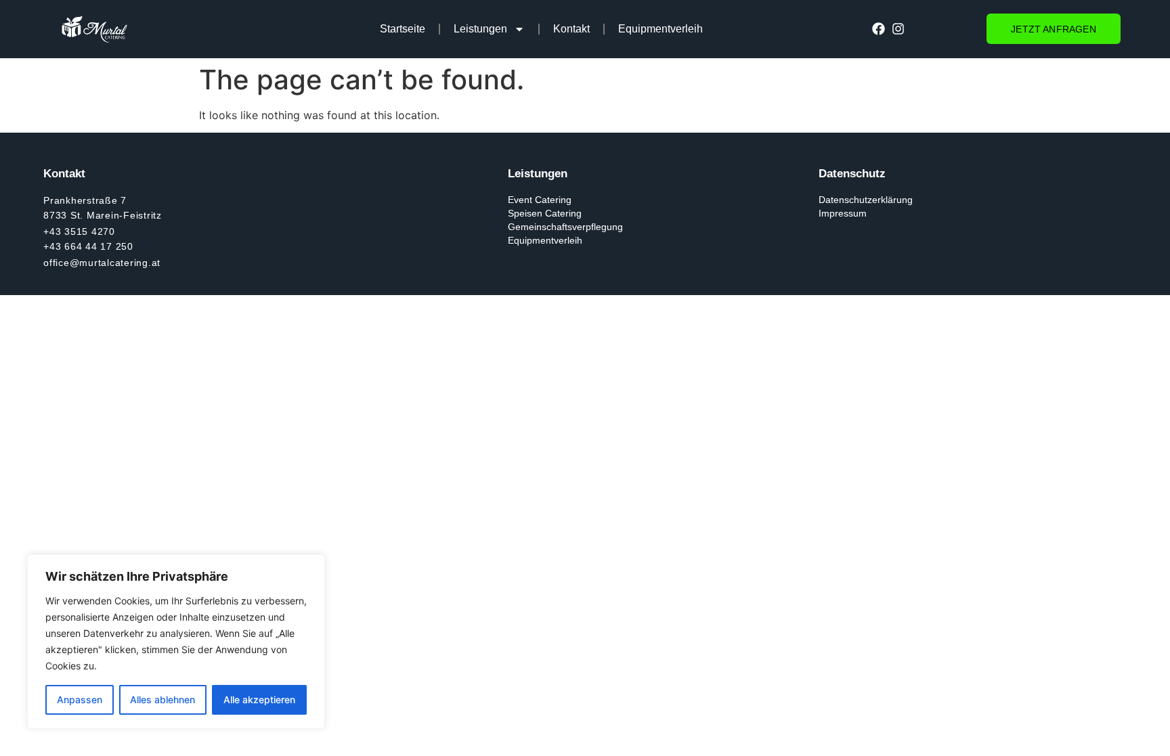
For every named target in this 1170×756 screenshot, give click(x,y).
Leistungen (480, 29)
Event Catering (539, 199)
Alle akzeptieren (259, 699)
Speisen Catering (545, 213)
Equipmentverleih (660, 29)
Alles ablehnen (162, 699)
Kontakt (571, 29)
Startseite (402, 29)
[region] (176, 641)
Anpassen (79, 699)
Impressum (843, 213)
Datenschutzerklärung (866, 199)
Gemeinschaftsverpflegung (565, 226)
